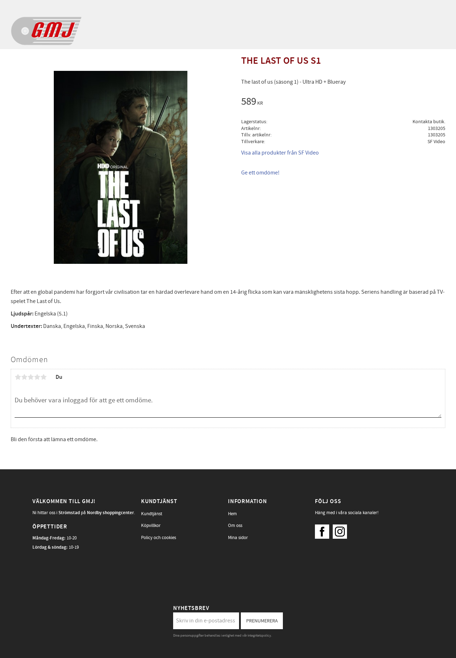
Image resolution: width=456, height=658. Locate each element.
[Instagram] (342, 529)
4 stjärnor (37, 377)
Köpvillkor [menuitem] (151, 525)
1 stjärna (18, 377)
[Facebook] (324, 529)
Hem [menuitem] (232, 514)
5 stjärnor (43, 377)
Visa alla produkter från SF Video (280, 152)
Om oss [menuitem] (235, 525)
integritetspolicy (259, 635)
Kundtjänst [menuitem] (151, 514)
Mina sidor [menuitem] (238, 537)
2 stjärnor (24, 377)
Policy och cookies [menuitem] (158, 537)
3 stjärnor (30, 377)
